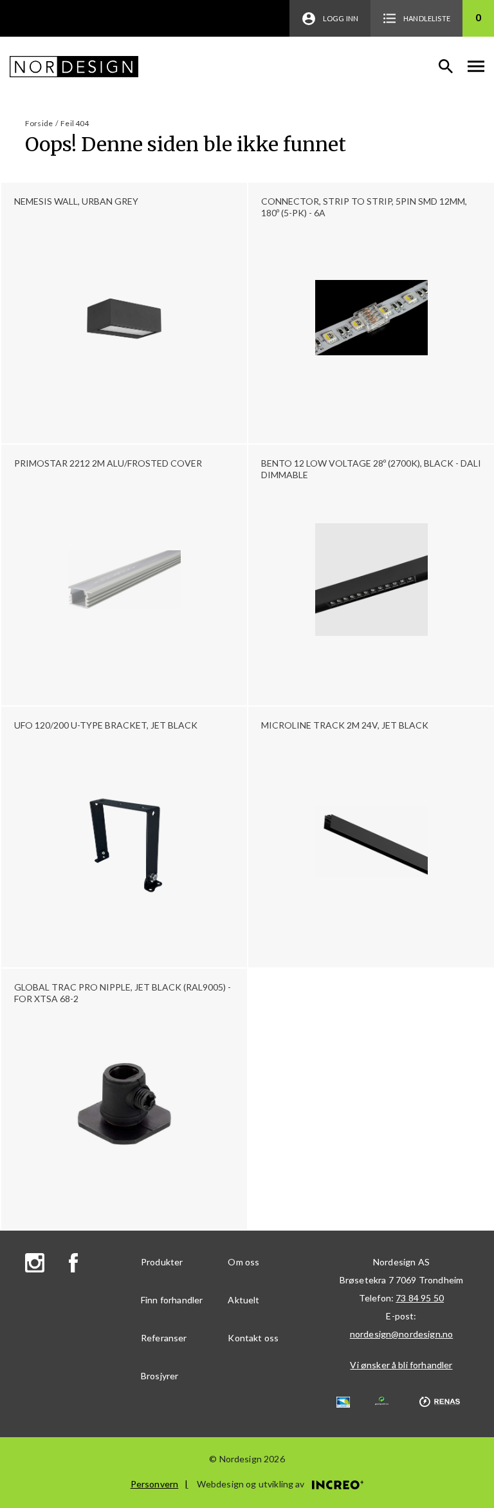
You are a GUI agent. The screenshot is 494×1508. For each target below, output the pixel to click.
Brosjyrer (159, 1375)
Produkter (162, 1261)
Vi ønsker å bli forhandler (401, 1364)
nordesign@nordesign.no (401, 1333)
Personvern (155, 1483)
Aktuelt (243, 1299)
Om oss (243, 1261)
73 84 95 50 (420, 1297)
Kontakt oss (253, 1337)
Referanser (164, 1337)
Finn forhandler (172, 1299)
